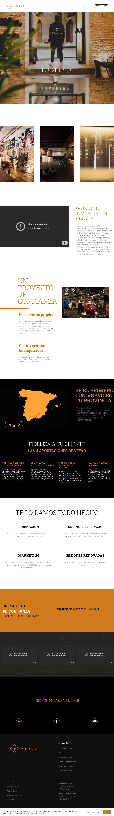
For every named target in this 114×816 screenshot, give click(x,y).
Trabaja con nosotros (66, 757)
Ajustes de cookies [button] (94, 812)
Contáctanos (63, 753)
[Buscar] (88, 5)
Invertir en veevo (13, 787)
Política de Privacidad (66, 766)
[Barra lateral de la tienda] (84, 5)
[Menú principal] (92, 5)
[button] (19, 154)
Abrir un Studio (12, 791)
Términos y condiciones (67, 762)
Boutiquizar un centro (14, 795)
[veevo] (15, 6)
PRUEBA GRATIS (101, 6)
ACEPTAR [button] (107, 812)
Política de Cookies (66, 771)
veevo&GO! (11, 800)
